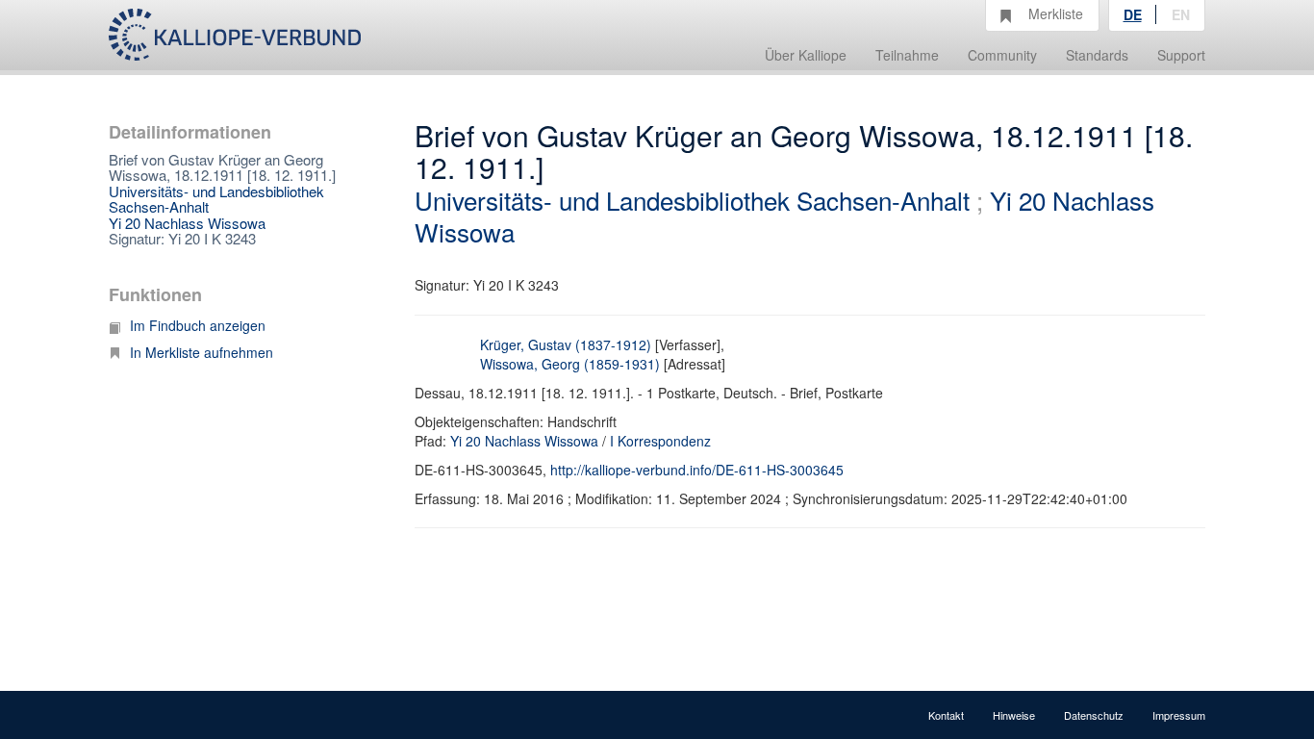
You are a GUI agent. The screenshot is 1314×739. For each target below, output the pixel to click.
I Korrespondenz (660, 440)
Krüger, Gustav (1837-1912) (565, 344)
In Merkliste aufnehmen (201, 352)
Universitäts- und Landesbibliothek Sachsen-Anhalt (216, 199)
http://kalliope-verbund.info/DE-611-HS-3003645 (697, 469)
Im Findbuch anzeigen (197, 325)
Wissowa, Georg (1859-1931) (570, 363)
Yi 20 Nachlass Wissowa (187, 223)
